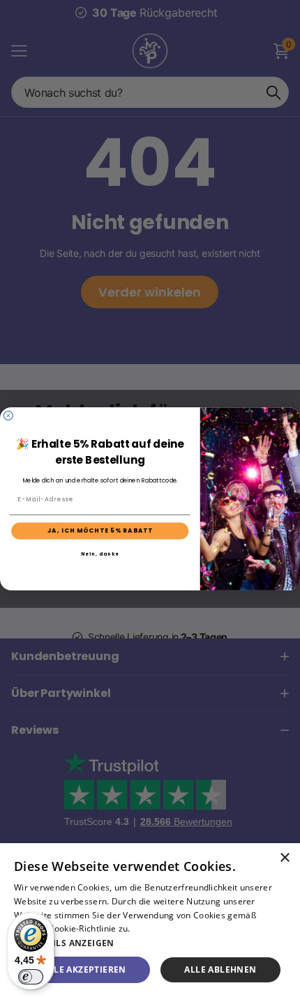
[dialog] (150, 920)
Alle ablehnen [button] (220, 969)
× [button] (284, 858)
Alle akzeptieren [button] (84, 969)
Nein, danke (100, 554)
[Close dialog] (8, 415)
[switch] (30, 976)
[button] (150, 943)
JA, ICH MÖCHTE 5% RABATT (100, 530)
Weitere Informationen (179, 928)
